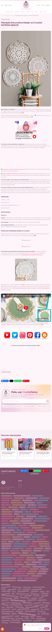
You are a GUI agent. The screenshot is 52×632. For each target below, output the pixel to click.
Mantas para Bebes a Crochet (8, 611)
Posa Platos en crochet (43, 559)
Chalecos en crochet (31, 516)
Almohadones (5, 500)
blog (38, 613)
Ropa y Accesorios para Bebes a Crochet (10, 566)
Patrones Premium (8, 5)
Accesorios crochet (6, 495)
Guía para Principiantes (16, 587)
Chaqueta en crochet (42, 600)
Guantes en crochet (16, 536)
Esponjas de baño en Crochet (8, 530)
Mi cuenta (20, 485)
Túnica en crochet (41, 573)
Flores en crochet (6, 532)
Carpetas (28, 11)
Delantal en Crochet (25, 527)
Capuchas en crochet (19, 607)
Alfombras (17, 616)
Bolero (47, 604)
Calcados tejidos (6, 509)
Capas (3, 607)
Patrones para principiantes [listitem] (30, 406)
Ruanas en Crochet (26, 566)
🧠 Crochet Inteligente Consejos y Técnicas (26, 580)
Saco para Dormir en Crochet (39, 566)
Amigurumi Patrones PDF (26, 620)
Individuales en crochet (39, 605)
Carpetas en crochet (7, 514)
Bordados (22, 507)
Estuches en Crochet (28, 530)
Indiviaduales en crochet (18, 539)
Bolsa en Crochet (13, 507)
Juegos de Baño (41, 539)
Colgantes (4, 520)
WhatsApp (18, 380)
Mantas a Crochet (12, 589)
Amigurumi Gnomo (16, 500)
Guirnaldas (26, 536)
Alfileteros (33, 616)
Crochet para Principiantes (7, 598)
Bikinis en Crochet (6, 504)
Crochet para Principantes (28, 523)
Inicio (2, 5)
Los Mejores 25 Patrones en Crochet (21, 543)
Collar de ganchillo (14, 520)
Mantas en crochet (44, 546)
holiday (32, 618)
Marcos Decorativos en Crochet (16, 605)
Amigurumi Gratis (9, 11)
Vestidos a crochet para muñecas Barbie (20, 575)
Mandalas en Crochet (9, 15)
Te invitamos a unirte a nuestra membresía (12, 169)
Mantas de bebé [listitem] (17, 406)
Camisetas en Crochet (7, 511)
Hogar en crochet (36, 536)
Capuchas (27, 511)
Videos (20, 578)
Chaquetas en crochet (7, 518)
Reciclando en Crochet (31, 564)
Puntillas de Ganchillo (36, 562)
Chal (32, 11)
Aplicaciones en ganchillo (15, 622)
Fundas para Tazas (34, 591)
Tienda (43, 5)
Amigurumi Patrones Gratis (26, 614)
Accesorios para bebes (37, 495)
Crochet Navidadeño (6, 613)
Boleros (4, 507)
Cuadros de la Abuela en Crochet (9, 525)
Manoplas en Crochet (6, 546)
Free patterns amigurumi (19, 532)
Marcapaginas (36, 595)
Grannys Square (44, 596)
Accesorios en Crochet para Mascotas (22, 495)
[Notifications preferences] (2, 629)
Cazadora (14, 609)
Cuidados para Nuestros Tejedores (37, 525)
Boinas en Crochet (42, 504)
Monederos (5, 550)
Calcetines (15, 509)
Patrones (38, 5)
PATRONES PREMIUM (40, 555)
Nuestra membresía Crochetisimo (10, 173)
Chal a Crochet (20, 516)
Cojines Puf (39, 616)
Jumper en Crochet (5, 603)
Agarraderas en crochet (31, 498)
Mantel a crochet (6, 548)
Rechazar (40, 628)
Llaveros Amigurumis (6, 543)
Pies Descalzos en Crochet (7, 557)
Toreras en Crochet (6, 573)
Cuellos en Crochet (23, 525)
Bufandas (16, 598)
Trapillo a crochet (31, 573)
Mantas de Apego (33, 546)
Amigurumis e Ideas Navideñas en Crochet (10, 596)
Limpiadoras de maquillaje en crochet (40, 541)
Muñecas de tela (37, 550)
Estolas (19, 530)
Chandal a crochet (42, 516)
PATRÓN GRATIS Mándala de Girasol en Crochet (24, 288)
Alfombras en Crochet (44, 498)
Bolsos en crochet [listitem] (42, 406)
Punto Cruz (46, 562)
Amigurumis (16, 11)
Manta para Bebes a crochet (20, 546)
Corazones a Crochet (29, 605)
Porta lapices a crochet (18, 559)
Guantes (14, 591)
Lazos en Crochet (26, 541)
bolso (21, 595)
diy (41, 609)
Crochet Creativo (5, 523)
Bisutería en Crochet (6, 594)
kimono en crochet (45, 613)
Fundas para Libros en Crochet (8, 534)
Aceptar (47, 628)
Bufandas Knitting (42, 507)
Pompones (39, 557)
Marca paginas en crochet (18, 548)
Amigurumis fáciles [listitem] (7, 406)
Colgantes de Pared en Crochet (8, 618)
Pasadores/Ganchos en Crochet (26, 555)
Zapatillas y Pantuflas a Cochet (31, 578)
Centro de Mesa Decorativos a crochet (30, 514)
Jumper (4, 541)
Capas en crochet (18, 511)
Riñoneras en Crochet (43, 564)
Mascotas (4, 589)
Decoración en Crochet (16, 603)
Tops (46, 11)
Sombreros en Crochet (7, 571)
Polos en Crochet (30, 557)
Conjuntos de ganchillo (26, 520)
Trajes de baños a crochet (18, 573)
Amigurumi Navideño (27, 500)
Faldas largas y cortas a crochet (42, 530)
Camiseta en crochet (16, 620)
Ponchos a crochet (6, 559)
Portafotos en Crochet (31, 559)
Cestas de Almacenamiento (30, 611)
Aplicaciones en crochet (16, 502)
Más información (38, 625)
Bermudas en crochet (35, 593)
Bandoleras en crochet (29, 502)
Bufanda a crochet (31, 507)
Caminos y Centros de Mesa (23, 591)
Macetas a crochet (24, 616)
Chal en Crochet (44, 593)
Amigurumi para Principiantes (40, 500)
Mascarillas (28, 548)
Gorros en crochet (38, 534)
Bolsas (22, 11)
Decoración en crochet (13, 527)
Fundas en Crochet (31, 532)
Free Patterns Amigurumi (18, 600)
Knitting (18, 541)
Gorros (36, 11)
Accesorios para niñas (7, 498)
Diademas (27, 618)
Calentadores (23, 509)
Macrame (33, 543)
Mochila (47, 548)
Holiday (45, 536)
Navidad (46, 550)
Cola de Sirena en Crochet (27, 518)
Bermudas (39, 502)
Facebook (6, 380)
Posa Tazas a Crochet (7, 562)
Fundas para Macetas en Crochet (24, 534)
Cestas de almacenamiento (8, 516)
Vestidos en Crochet (36, 575)
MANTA (19, 589)
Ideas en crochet (6, 539)
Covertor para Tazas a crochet (39, 520)
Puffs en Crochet (18, 562)
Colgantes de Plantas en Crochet (22, 593)
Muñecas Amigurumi (26, 550)
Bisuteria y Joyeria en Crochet (19, 504)
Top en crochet (43, 571)
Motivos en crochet (14, 550)
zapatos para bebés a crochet (8, 580)
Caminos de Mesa (34, 509)
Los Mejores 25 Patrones (24, 598)
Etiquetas (48, 5)
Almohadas (42, 591)
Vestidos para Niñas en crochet (8, 578)
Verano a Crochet (6, 575)
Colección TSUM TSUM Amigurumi (42, 518)
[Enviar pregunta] (47, 401)
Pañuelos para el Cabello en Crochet (9, 555)
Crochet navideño (16, 523)
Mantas (41, 11)
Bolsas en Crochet (27, 603)
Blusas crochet (31, 504)
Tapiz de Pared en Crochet (20, 571)
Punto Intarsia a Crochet (7, 564)
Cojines (16, 518)
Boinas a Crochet (5, 600)
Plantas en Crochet (20, 557)
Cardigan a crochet (37, 511)
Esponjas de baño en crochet (7, 616)
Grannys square (6, 536)
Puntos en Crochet (19, 564)
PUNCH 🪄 (26, 562)
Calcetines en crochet (6, 587)
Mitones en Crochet (38, 548)
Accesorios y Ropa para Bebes (39, 621)
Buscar (19, 486)
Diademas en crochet (37, 527)
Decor (3, 527)
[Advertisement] (26, 356)
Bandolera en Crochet (6, 591)
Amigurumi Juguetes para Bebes (32, 607)
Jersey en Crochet (30, 539)
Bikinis (48, 591)
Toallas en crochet (32, 571)
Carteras (16, 514)
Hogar (13, 593)
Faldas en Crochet (19, 611)
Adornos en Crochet (19, 498)
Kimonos (11, 541)
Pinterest (27, 380)
